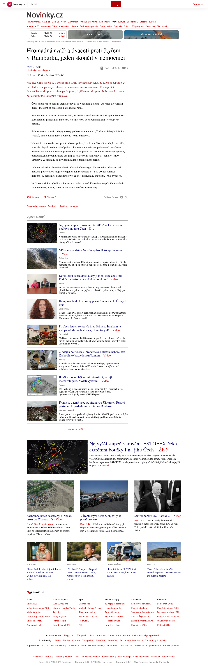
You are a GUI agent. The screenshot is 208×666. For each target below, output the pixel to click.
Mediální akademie (90, 656)
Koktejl (152, 22)
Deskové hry (126, 645)
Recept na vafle (112, 621)
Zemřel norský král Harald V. (152, 516)
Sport (102, 26)
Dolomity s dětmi (139, 625)
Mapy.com (69, 635)
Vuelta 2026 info (60, 603)
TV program (138, 26)
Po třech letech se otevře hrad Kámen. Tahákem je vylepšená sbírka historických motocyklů (90, 328)
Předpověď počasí (85, 635)
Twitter (48, 656)
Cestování (64, 26)
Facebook (38, 656)
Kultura (121, 22)
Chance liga (84, 603)
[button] (42, 233)
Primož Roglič (59, 621)
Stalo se (46, 22)
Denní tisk (150, 26)
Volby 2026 (32, 603)
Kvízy (109, 26)
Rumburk (52, 206)
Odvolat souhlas (141, 656)
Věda (54, 26)
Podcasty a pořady (89, 26)
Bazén (58, 640)
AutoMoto (46, 26)
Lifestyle (143, 22)
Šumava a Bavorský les (142, 612)
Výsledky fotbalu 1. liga (90, 608)
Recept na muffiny (113, 608)
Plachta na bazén (71, 640)
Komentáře (104, 22)
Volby (63, 22)
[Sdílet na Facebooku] (121, 197)
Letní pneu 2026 (165, 603)
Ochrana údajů (124, 656)
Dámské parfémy (96, 645)
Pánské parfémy (171, 645)
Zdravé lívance (112, 612)
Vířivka (163, 640)
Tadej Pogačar (60, 616)
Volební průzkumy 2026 (38, 608)
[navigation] (3, 4)
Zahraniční (73, 22)
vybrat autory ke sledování (37, 70)
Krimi (114, 22)
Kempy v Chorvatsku (141, 603)
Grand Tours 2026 (61, 625)
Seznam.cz (198, 4)
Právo (29, 66)
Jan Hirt (56, 612)
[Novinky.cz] (45, 16)
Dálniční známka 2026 (168, 608)
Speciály (118, 26)
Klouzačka (112, 640)
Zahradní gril (151, 640)
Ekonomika (132, 22)
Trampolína (87, 640)
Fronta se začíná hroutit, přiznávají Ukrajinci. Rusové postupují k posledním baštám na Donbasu (92, 404)
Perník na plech (112, 625)
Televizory (139, 645)
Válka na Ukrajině (88, 22)
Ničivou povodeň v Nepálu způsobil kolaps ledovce (90, 250)
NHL (81, 625)
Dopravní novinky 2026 (168, 612)
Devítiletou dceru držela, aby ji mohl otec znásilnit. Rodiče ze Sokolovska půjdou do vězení (91, 277)
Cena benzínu (123, 635)
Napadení (74, 206)
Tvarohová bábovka (114, 616)
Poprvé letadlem (139, 608)
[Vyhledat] (116, 4)
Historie (74, 26)
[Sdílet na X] (126, 197)
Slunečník (100, 640)
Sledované (162, 26)
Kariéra (68, 656)
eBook (106, 68)
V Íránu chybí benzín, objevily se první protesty (100, 517)
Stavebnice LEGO (77, 645)
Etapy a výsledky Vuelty (64, 608)
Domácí (55, 22)
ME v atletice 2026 (88, 616)
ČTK (35, 66)
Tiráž (76, 656)
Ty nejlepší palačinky (115, 603)
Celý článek (103, 465)
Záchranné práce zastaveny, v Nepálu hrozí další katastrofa (49, 517)
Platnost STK (163, 625)
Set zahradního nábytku (131, 640)
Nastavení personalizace (163, 656)
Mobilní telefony (58, 645)
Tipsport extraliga (87, 612)
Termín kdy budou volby (38, 616)
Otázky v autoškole (166, 621)
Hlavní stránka (34, 22)
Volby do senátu (34, 621)
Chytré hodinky (153, 645)
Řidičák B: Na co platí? (168, 616)
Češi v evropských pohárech (145, 635)
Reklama (58, 656)
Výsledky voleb (34, 612)
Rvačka (63, 206)
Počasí (127, 26)
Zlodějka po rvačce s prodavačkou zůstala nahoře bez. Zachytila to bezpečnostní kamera (92, 353)
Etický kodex (108, 656)
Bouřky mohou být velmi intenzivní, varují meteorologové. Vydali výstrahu (85, 379)
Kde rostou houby (105, 635)
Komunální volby (35, 625)
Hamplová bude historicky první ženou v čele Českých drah (92, 303)
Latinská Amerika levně (142, 621)
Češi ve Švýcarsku (140, 616)
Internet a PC (33, 26)
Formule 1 (84, 621)
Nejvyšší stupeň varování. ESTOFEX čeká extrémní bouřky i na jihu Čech (91, 227)
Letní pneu (112, 645)
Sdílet (117, 68)
